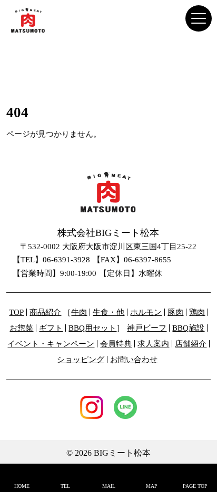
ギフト (51, 328)
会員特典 (116, 344)
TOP (16, 312)
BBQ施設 (188, 328)
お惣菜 (21, 328)
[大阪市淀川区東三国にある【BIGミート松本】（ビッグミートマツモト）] (35, 20)
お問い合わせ (133, 360)
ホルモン (146, 312)
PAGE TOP (195, 486)
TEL (65, 486)
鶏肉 (197, 312)
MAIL (108, 486)
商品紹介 (45, 312)
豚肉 (175, 312)
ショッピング (80, 360)
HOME (21, 486)
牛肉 (79, 312)
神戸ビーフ (146, 328)
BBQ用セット (92, 328)
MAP (151, 486)
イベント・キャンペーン (50, 344)
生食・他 (108, 312)
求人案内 (153, 344)
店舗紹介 (190, 344)
